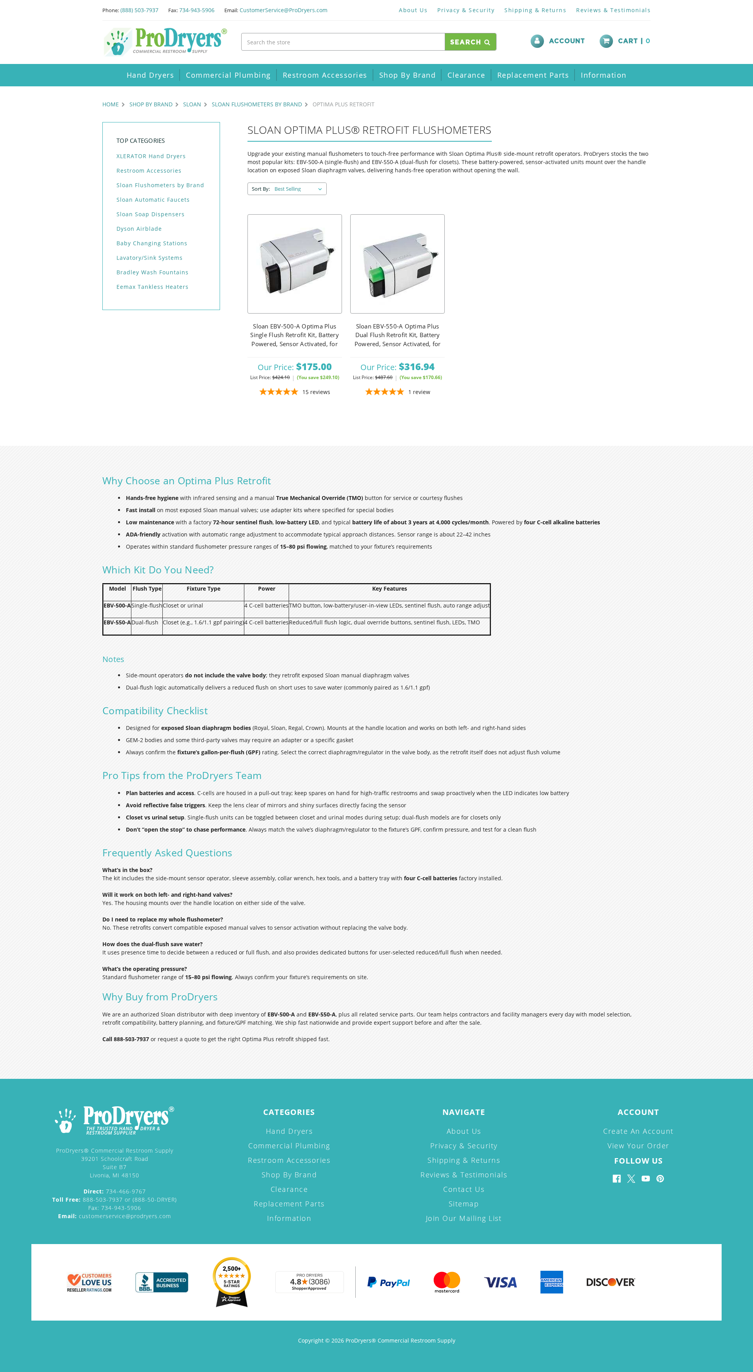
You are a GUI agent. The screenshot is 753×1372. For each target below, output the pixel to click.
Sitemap (464, 1203)
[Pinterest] (660, 1179)
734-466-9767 (115, 1191)
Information (604, 75)
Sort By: (261, 188)
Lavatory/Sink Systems (149, 257)
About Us (413, 10)
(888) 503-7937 (139, 10)
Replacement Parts (533, 75)
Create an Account (638, 1131)
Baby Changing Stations (151, 243)
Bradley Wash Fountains (152, 272)
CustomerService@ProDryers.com (283, 10)
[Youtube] (646, 1179)
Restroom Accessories (325, 75)
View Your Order (638, 1145)
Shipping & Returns (535, 10)
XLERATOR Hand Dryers (151, 156)
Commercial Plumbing (228, 75)
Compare (292, 283)
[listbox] (299, 189)
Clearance (466, 75)
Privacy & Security (466, 10)
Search (467, 42)
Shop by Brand (407, 75)
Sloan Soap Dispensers (150, 214)
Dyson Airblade (139, 228)
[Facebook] (617, 1179)
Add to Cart (294, 264)
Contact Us (463, 1189)
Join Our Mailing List (464, 1218)
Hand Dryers (151, 75)
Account (567, 41)
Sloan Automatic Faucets (153, 199)
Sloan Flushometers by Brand (160, 185)
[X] (631, 1179)
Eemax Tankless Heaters (152, 286)
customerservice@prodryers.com (114, 1216)
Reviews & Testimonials (613, 10)
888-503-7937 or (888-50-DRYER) (114, 1199)
